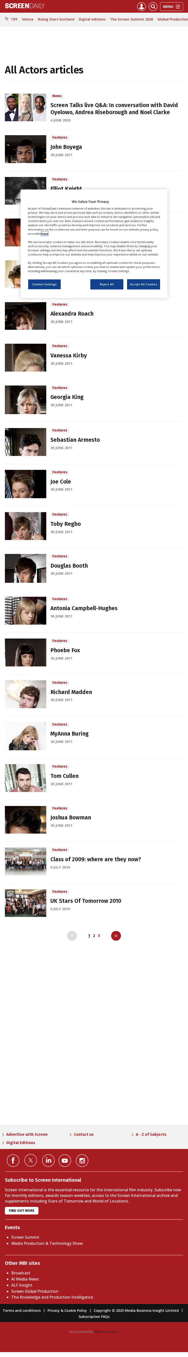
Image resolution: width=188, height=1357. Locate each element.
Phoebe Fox (65, 650)
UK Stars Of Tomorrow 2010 (85, 901)
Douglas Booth (69, 566)
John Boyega (66, 147)
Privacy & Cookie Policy (67, 1310)
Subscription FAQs (94, 1316)
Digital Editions (20, 1142)
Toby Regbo (65, 524)
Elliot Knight (66, 189)
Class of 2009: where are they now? (95, 859)
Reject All (107, 284)
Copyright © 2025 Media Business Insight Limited (136, 1310)
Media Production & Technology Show (47, 1243)
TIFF (14, 19)
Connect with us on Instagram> (82, 1160)
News (57, 96)
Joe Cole (60, 481)
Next (116, 936)
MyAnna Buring (69, 733)
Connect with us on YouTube (65, 1160)
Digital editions (92, 19)
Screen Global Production (34, 1291)
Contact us (84, 1134)
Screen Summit (25, 1237)
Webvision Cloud (106, 1331)
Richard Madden (71, 692)
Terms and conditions (22, 1310)
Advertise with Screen (26, 1134)
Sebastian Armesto (75, 440)
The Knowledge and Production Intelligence (52, 1297)
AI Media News (25, 1279)
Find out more (22, 1211)
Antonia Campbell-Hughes (84, 608)
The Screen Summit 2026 (131, 19)
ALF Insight (21, 1285)
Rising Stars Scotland (56, 19)
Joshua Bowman (70, 817)
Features (59, 137)
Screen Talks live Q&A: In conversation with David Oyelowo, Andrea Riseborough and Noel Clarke (114, 109)
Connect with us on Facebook (13, 1160)
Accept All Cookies (143, 284)
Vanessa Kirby (68, 355)
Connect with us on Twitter (30, 1160)
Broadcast (20, 1273)
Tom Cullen (64, 776)
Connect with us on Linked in (48, 1160)
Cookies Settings (44, 284)
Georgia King (66, 397)
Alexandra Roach (72, 313)
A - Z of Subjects (151, 1134)
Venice (28, 19)
